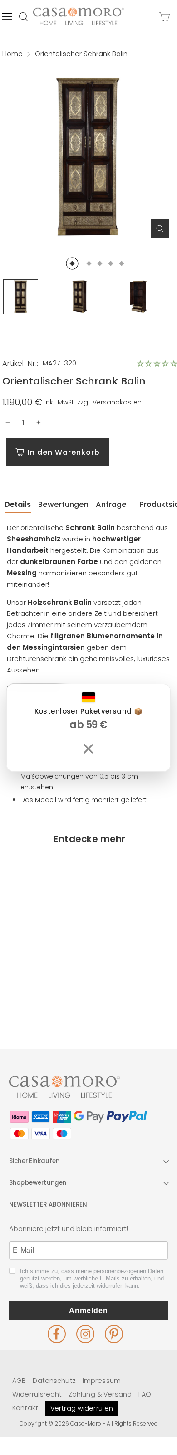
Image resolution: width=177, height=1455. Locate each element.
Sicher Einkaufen (34, 1161)
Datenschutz (54, 1380)
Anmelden (88, 1310)
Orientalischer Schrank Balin (44, 975)
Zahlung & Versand (100, 1394)
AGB (19, 1380)
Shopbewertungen (37, 1182)
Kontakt (25, 1407)
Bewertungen (63, 504)
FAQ (144, 1394)
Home (12, 53)
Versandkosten (117, 402)
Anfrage (111, 504)
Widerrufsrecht (37, 1394)
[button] (157, 363)
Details (18, 504)
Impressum (102, 1380)
